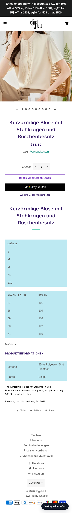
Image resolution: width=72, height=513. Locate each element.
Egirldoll (41, 491)
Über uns (36, 440)
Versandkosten (39, 151)
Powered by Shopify (36, 495)
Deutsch (34, 483)
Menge (26, 166)
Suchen (36, 435)
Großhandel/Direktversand (36, 455)
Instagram (38, 473)
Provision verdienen (36, 450)
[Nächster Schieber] (54, 109)
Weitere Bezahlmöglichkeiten (35, 194)
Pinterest (38, 468)
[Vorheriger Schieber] (17, 109)
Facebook (37, 463)
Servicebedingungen (36, 445)
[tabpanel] (36, 65)
